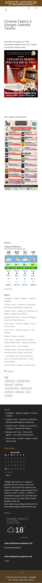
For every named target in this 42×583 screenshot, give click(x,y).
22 (6, 469)
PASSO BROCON (26, 388)
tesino (28, 392)
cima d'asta (9, 385)
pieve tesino (9, 392)
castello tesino (10, 381)
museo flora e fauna (11, 388)
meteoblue (8, 289)
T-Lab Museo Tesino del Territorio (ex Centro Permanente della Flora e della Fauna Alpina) (18, 359)
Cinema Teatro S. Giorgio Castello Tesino (19, 365)
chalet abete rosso (23, 381)
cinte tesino (19, 385)
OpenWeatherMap (24, 537)
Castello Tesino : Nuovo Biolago (16, 346)
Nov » (8, 475)
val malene (8, 396)
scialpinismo (20, 392)
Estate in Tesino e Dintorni (14, 336)
